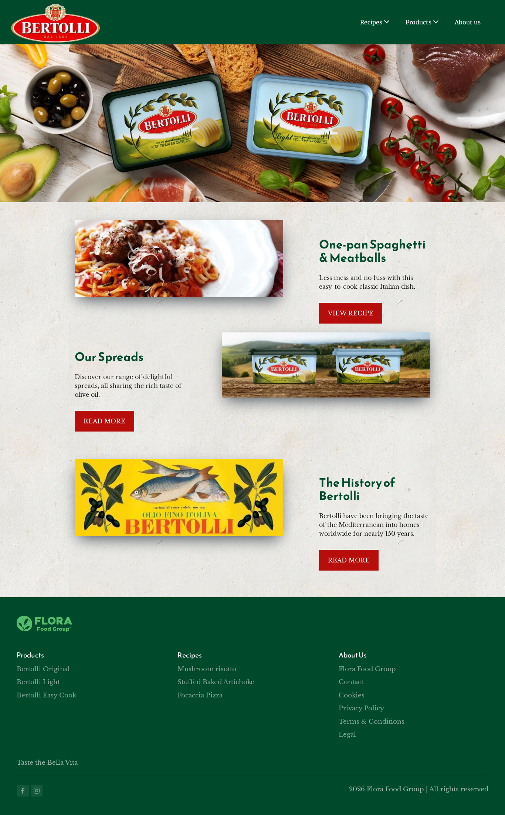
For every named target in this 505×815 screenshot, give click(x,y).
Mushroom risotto (206, 669)
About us (468, 22)
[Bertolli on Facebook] (23, 791)
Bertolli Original (43, 669)
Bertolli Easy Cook (46, 695)
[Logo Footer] (44, 620)
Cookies (352, 695)
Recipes (371, 22)
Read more (104, 421)
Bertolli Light (38, 682)
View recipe (350, 313)
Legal (347, 734)
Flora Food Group (367, 669)
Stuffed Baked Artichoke (215, 682)
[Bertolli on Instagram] (37, 791)
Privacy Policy (361, 708)
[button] (386, 22)
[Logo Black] (55, 8)
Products (418, 22)
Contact (351, 682)
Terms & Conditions (371, 722)
